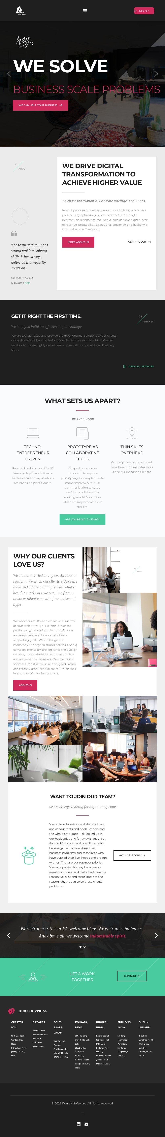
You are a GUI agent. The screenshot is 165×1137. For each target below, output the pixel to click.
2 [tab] (85, 947)
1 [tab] (80, 947)
